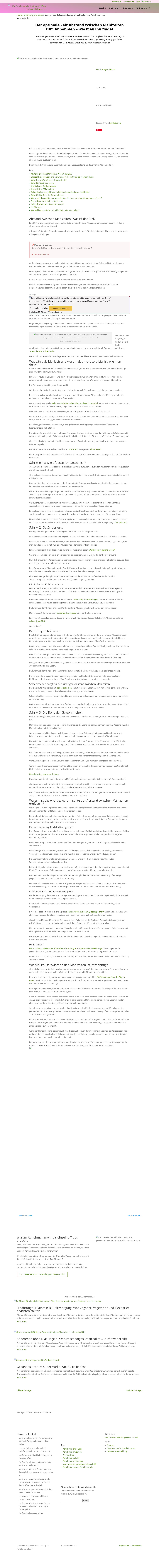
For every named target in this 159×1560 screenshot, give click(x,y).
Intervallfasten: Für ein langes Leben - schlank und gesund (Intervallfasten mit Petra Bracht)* (69, 301)
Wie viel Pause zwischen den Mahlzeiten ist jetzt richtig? (55, 210)
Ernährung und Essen (33, 15)
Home (19, 15)
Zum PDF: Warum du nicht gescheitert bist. (42, 1274)
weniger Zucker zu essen (66, 613)
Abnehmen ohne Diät (72, 1449)
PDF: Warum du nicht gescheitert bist (121, 1437)
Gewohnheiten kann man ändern (43, 774)
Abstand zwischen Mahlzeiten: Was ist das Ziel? (51, 174)
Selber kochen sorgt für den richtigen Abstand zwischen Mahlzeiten (60, 192)
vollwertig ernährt (37, 621)
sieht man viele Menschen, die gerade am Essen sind (75, 403)
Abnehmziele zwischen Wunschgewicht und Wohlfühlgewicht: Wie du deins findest (35, 1441)
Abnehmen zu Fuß (71, 1458)
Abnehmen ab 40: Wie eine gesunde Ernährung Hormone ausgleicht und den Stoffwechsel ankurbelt (34, 1482)
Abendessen (95, 449)
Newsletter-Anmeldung (117, 1451)
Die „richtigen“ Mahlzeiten (42, 189)
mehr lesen (22, 1321)
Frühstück (73, 449)
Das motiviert (121, 522)
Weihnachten (68, 1455)
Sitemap (110, 1445)
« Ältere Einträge (24, 1390)
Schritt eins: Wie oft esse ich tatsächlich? (48, 180)
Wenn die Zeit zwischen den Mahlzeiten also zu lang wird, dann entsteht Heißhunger (66, 948)
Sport (101, 8)
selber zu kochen (64, 688)
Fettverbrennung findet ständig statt (47, 201)
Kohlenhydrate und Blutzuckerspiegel (47, 204)
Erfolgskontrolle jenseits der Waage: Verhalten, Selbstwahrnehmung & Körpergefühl (34, 1506)
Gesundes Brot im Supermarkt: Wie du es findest (51, 1367)
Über (138, 1)
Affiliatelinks (115, 123)
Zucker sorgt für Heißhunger (85, 599)
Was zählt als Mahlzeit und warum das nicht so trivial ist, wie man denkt (62, 177)
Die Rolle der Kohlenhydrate (43, 186)
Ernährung (113, 8)
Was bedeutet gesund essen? (102, 550)
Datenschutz (128, 1)
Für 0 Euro (140, 8)
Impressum (116, 1)
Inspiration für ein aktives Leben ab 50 (79, 1464)
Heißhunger (36, 207)
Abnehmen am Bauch (72, 1452)
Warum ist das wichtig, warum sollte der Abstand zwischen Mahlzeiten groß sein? (66, 198)
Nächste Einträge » (134, 1390)
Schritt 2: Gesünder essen (42, 183)
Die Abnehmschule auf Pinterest (121, 1448)
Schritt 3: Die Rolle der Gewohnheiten (47, 195)
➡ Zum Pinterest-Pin (40, 254)
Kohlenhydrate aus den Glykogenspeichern (85, 912)
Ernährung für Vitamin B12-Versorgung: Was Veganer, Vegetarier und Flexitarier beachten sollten (73, 1309)
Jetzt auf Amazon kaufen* (60, 308)
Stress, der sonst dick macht (41, 351)
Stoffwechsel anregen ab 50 (31, 1513)
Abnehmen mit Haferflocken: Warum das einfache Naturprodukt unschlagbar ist (36, 1472)
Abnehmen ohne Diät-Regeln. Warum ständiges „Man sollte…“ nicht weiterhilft (72, 1339)
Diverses (127, 8)
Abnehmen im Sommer (73, 1461)
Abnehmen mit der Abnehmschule (78, 1467)
